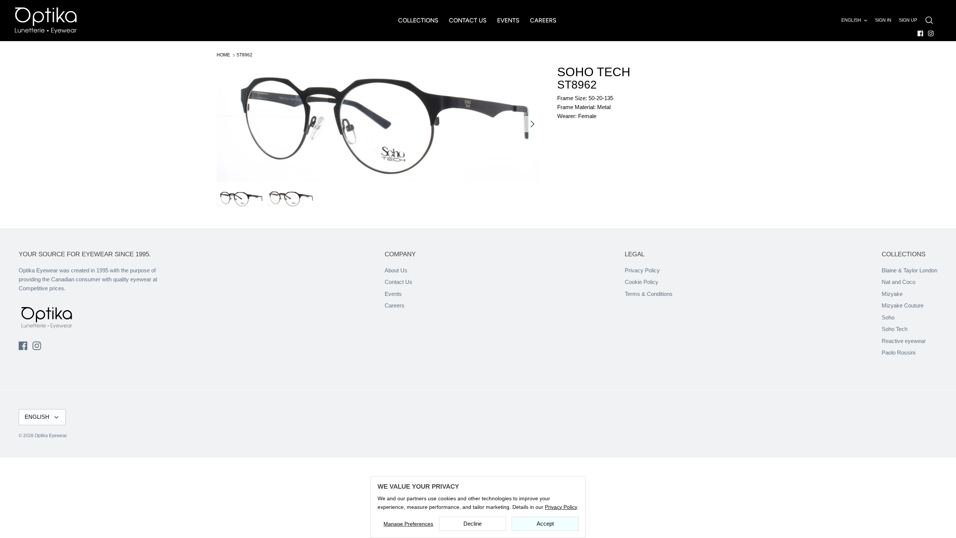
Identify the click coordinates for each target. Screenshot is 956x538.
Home (223, 55)
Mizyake (892, 294)
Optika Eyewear (50, 435)
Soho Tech (894, 329)
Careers (394, 305)
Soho (888, 317)
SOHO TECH (593, 72)
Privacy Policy (642, 270)
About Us (396, 270)
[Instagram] (931, 33)
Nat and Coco (898, 282)
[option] (379, 124)
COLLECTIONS (418, 20)
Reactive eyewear (904, 341)
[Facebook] (920, 33)
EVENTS (508, 20)
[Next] (532, 124)
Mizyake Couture (903, 305)
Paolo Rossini (898, 352)
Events (393, 294)
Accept (545, 523)
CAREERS (543, 20)
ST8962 (244, 55)
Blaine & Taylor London (909, 270)
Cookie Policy (641, 282)
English (851, 20)
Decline (472, 523)
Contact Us (398, 282)
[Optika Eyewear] (46, 20)
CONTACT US (468, 20)
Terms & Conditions (649, 294)
